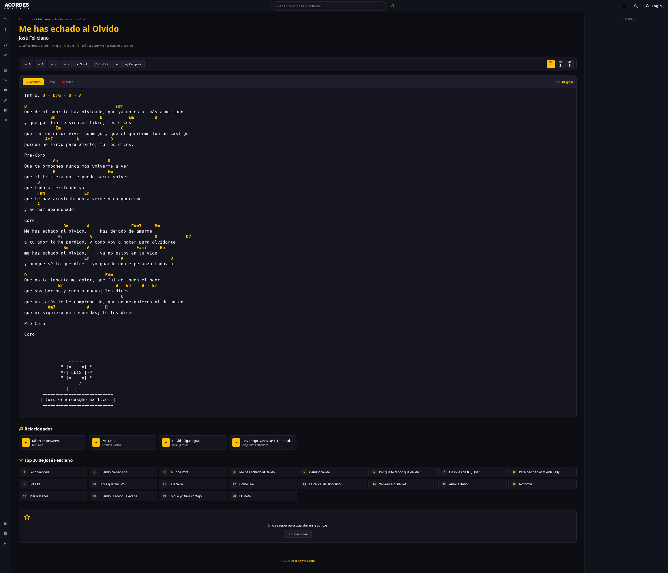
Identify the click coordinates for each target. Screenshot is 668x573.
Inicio (22, 19)
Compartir (135, 64)
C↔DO (103, 64)
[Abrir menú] (624, 6)
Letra (51, 82)
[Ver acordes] (5, 109)
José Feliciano (41, 19)
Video (69, 82)
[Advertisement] (626, 101)
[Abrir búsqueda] (636, 6)
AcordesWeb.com (303, 561)
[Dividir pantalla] (5, 119)
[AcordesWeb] (23, 6)
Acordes (35, 82)
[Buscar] (392, 6)
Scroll (83, 64)
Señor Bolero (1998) (35, 46)
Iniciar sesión (300, 534)
